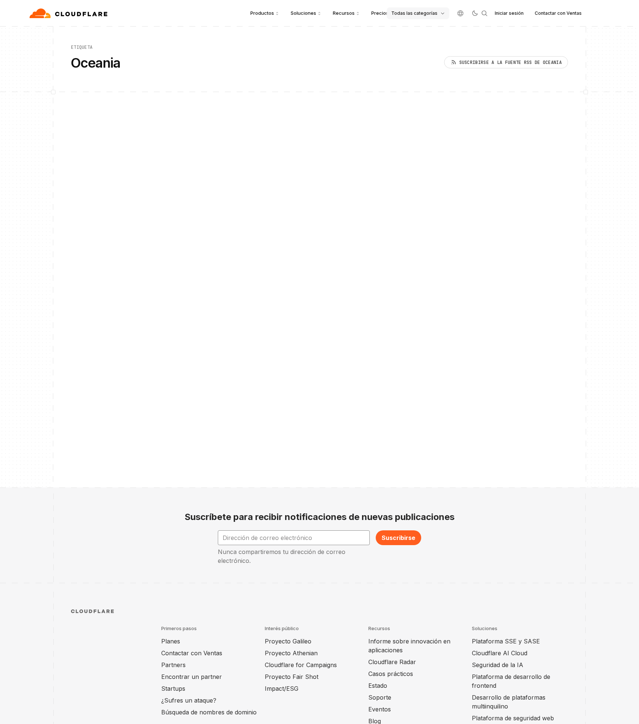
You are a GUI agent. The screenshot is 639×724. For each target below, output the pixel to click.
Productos (262, 13)
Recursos (344, 13)
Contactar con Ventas (558, 13)
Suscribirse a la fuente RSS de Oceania (510, 62)
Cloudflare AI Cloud (499, 653)
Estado (377, 685)
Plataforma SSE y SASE (506, 641)
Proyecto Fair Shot (291, 676)
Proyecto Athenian (291, 653)
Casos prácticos (390, 673)
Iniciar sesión (509, 13)
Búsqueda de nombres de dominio (209, 712)
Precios (380, 13)
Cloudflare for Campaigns (301, 665)
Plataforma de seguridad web (513, 718)
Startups (173, 688)
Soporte (379, 697)
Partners (173, 665)
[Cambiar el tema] (474, 13)
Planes (170, 641)
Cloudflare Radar (392, 662)
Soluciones (303, 13)
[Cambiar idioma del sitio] (460, 13)
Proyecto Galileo (288, 641)
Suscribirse (398, 537)
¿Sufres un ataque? (188, 700)
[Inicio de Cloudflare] (69, 13)
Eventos (379, 709)
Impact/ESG (281, 688)
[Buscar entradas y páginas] (484, 13)
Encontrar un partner (191, 676)
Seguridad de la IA (497, 665)
